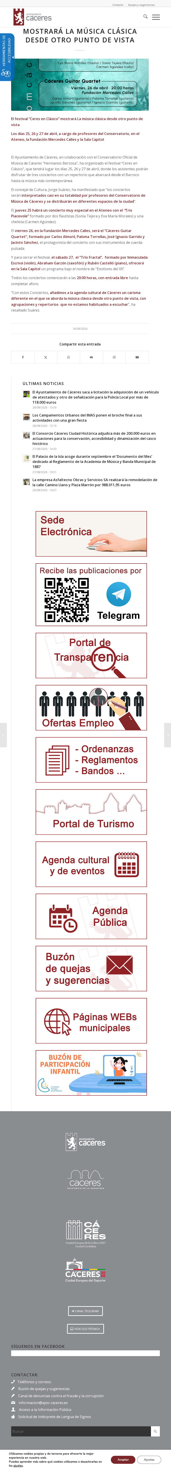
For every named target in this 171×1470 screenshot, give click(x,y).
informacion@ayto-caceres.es (43, 1402)
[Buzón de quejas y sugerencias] (91, 969)
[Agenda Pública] (91, 916)
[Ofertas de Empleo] (91, 708)
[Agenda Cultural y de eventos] (91, 864)
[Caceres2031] (85, 1234)
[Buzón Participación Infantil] (91, 1073)
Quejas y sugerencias (141, 4)
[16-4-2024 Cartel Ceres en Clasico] (80, 85)
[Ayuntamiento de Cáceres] (32, 17)
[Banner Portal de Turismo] (91, 812)
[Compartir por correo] (91, 357)
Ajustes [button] (149, 1460)
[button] (85, 1311)
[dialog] (85, 1459)
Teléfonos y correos (34, 1381)
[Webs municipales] (91, 1021)
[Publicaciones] (91, 760)
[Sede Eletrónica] (91, 534)
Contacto (117, 4)
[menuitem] (143, 17)
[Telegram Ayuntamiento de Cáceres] (91, 594)
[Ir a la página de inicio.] (85, 1142)
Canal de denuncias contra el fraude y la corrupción (61, 1395)
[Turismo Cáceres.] (85, 1179)
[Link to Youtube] (137, 357)
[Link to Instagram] (114, 357)
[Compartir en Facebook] (22, 357)
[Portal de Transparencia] (91, 655)
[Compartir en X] (46, 357)
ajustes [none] (18, 1466)
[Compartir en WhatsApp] (68, 357)
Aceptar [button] (123, 1460)
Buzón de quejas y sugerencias (44, 1388)
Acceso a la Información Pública (45, 1409)
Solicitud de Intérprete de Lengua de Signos (54, 1416)
